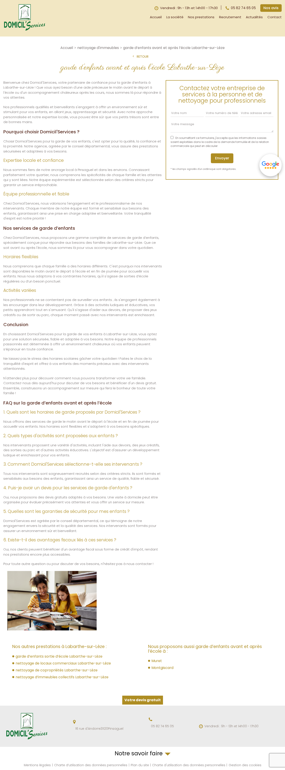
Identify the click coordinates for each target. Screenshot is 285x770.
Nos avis (271, 7)
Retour (143, 57)
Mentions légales (37, 765)
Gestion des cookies (245, 765)
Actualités (254, 17)
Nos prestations (201, 17)
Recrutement (230, 17)
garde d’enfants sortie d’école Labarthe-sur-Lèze (59, 656)
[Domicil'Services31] (24, 30)
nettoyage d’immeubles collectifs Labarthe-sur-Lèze (62, 677)
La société (174, 17)
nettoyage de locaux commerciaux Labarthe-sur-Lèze (63, 663)
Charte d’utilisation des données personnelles (90, 765)
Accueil (156, 17)
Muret (156, 660)
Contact (274, 17)
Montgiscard (162, 667)
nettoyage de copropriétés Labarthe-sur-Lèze (57, 670)
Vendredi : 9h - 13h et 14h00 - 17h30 (231, 726)
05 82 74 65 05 (243, 8)
